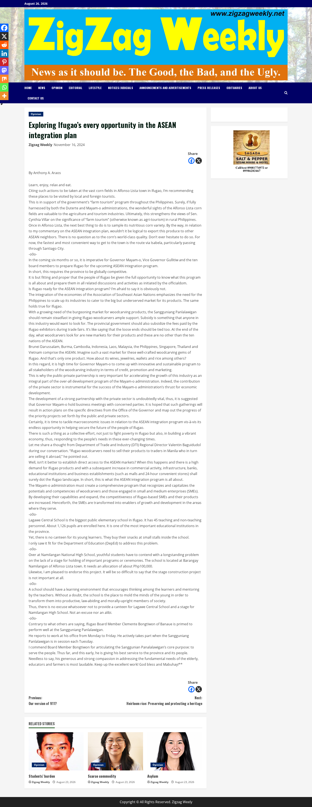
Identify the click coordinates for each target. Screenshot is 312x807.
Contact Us (36, 98)
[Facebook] (191, 160)
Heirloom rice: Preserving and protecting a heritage (164, 700)
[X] (198, 160)
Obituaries (234, 87)
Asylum (152, 776)
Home (28, 87)
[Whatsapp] (4, 87)
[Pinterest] (4, 62)
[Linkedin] (4, 53)
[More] (4, 96)
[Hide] (1, 104)
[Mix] (4, 79)
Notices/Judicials (120, 87)
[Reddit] (4, 45)
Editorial (75, 87)
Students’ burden (42, 776)
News (41, 87)
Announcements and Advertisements (165, 87)
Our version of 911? (43, 700)
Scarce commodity (102, 776)
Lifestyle (95, 87)
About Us (255, 87)
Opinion (57, 87)
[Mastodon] (4, 70)
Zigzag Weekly (40, 144)
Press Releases (209, 87)
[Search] (286, 93)
